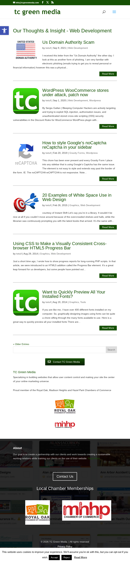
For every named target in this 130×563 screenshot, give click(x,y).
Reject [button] (66, 557)
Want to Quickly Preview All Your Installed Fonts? (73, 294)
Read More (108, 73)
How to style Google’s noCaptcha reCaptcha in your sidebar (74, 145)
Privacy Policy (65, 546)
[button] (4, 30)
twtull (48, 48)
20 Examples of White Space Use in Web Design (76, 197)
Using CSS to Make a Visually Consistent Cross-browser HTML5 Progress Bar (60, 245)
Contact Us (65, 476)
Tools (83, 302)
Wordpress (95, 100)
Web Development (78, 48)
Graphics (74, 205)
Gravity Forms (77, 153)
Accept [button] (54, 557)
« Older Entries (21, 344)
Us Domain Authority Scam (68, 42)
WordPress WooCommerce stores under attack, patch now (75, 92)
